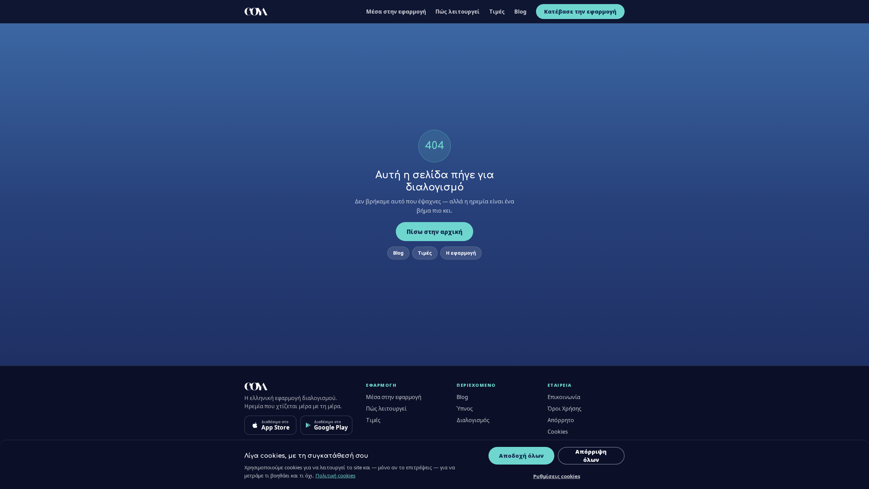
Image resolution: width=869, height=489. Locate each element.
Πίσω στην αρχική (434, 232)
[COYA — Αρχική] (255, 11)
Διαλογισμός (473, 420)
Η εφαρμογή (461, 253)
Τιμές (497, 11)
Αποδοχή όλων (521, 455)
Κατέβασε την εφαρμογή (580, 11)
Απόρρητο (561, 420)
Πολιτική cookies (335, 475)
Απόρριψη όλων (591, 456)
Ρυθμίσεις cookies (556, 476)
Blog (520, 11)
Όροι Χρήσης (564, 408)
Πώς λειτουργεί (458, 11)
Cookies (558, 431)
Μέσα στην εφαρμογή (396, 11)
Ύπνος (465, 408)
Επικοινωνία (564, 397)
